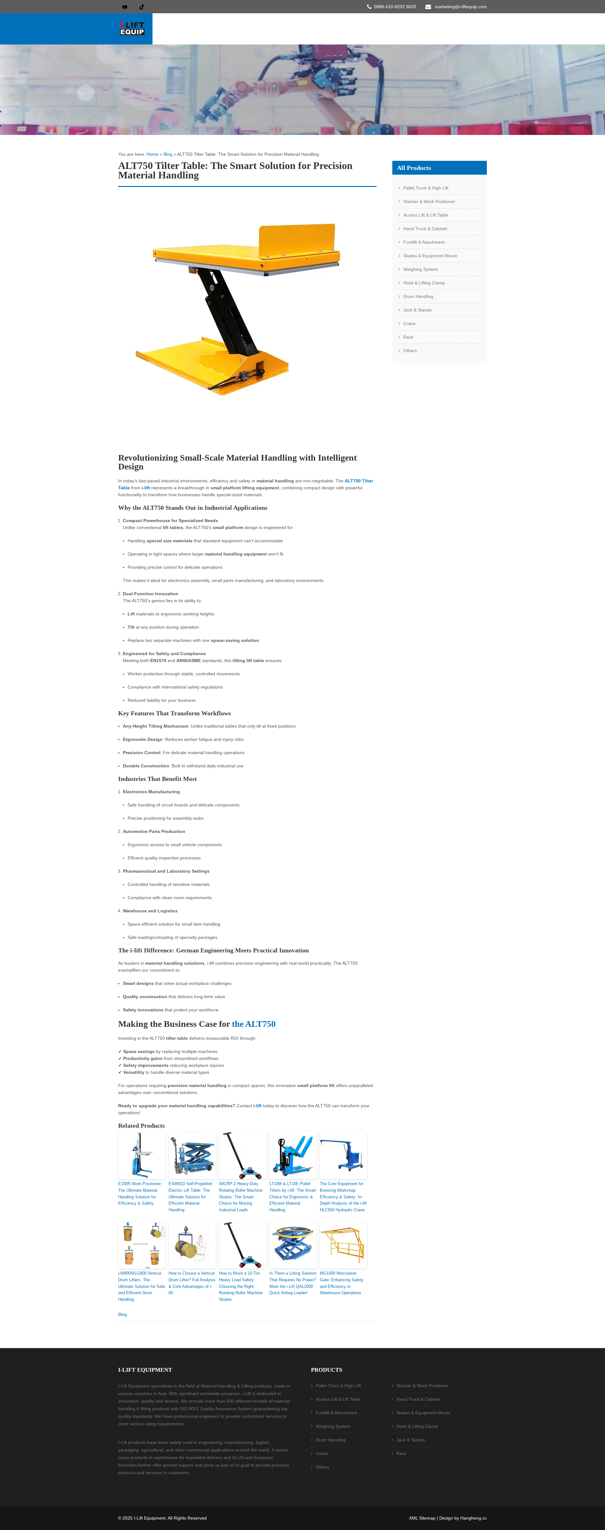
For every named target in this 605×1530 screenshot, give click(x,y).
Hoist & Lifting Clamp (424, 282)
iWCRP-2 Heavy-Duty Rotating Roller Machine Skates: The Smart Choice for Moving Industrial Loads (240, 1196)
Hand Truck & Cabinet (425, 228)
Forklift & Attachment (424, 242)
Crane (409, 323)
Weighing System (420, 269)
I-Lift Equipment (149, 1518)
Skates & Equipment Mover (430, 255)
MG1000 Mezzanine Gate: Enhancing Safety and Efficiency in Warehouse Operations (342, 1283)
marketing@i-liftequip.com (461, 6)
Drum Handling (418, 296)
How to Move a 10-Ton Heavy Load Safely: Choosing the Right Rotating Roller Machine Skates (240, 1286)
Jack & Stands (417, 309)
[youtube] (124, 6)
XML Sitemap (422, 1518)
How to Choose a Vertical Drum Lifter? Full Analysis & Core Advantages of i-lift (192, 1283)
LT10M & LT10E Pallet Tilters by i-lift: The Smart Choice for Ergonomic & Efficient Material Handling (292, 1196)
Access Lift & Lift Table (425, 215)
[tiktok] (141, 6)
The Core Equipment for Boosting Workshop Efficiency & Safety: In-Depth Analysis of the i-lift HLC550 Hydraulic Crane (343, 1196)
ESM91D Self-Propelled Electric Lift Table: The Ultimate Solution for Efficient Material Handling (190, 1196)
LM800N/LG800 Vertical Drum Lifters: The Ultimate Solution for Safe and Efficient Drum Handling (141, 1286)
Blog (168, 154)
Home (152, 154)
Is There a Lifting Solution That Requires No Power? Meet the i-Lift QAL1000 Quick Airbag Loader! (292, 1283)
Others (410, 350)
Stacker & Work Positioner (429, 201)
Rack (408, 337)
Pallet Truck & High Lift (425, 187)
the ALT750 (254, 1024)
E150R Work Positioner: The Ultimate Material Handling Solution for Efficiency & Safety (140, 1193)
